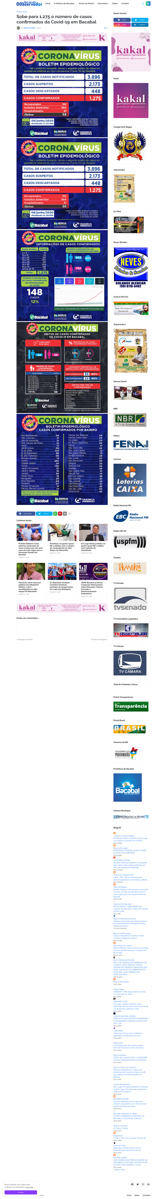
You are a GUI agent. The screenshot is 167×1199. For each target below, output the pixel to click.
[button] (143, 3)
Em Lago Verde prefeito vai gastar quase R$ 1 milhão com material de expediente (93, 547)
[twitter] (138, 1184)
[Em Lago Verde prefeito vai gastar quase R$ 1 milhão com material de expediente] (93, 532)
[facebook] (132, 1184)
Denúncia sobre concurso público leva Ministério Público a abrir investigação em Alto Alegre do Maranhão (30, 587)
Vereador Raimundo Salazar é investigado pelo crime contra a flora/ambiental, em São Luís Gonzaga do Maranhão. (130, 865)
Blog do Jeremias (120, 1126)
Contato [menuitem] (125, 3)
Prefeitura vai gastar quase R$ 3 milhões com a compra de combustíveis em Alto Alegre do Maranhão (62, 547)
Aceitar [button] (21, 1192)
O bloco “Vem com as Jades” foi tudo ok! (129, 1138)
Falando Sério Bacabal (122, 904)
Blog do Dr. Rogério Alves (123, 875)
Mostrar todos (119, 1170)
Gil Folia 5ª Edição (120, 1128)
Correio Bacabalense (121, 1084)
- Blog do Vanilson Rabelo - (124, 836)
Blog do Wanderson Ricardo (124, 919)
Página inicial (22, 12)
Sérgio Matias (118, 989)
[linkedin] (148, 1184)
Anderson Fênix (119, 1145)
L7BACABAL (118, 1031)
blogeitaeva (118, 1136)
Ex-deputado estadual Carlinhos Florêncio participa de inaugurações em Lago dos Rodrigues (61, 586)
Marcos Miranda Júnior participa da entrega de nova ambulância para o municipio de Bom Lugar (130, 950)
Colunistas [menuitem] (102, 3)
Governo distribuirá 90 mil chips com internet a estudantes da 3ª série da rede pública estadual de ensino (129, 1104)
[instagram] (143, 1184)
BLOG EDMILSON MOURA (123, 960)
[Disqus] (62, 671)
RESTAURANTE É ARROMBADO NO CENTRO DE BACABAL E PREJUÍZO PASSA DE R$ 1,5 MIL (130, 909)
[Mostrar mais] (69, 514)
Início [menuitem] (47, 3)
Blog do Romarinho (121, 982)
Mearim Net (118, 1043)
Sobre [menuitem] (115, 3)
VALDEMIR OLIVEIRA (121, 860)
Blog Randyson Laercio (122, 946)
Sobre (137, 1195)
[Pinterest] (60, 514)
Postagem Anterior (25, 639)
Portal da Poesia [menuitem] (86, 3)
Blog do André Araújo (121, 933)
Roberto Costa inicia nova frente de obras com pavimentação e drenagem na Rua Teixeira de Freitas (130, 923)
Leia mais (29, 1187)
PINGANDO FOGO (120, 1002)
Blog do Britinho (119, 1055)
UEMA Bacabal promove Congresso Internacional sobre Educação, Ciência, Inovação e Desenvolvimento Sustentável (92, 588)
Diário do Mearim (120, 887)
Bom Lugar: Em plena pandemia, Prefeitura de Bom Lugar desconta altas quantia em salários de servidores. (130, 1089)
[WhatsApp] (55, 514)
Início (129, 1195)
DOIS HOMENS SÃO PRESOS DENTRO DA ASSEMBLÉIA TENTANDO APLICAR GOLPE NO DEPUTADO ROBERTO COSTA (130, 1162)
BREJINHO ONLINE (121, 1099)
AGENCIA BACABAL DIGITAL (124, 1016)
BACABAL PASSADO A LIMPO (125, 1114)
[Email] (65, 514)
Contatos (146, 1195)
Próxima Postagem (98, 639)
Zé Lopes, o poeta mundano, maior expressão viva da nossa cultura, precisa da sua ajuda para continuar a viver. (130, 1006)
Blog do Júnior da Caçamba (124, 1067)
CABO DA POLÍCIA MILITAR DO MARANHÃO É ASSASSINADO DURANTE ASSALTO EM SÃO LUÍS (130, 1021)
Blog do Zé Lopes (120, 848)
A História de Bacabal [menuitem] (64, 3)
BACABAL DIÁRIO (120, 1158)
